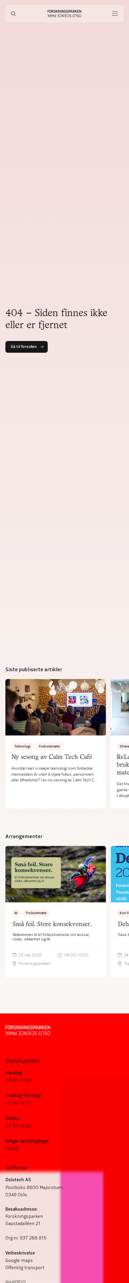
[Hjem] (65, 13)
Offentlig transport (24, 1267)
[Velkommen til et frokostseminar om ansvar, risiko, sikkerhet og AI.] (55, 911)
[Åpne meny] (115, 13)
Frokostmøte (49, 746)
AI (15, 912)
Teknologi (22, 746)
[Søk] (13, 13)
